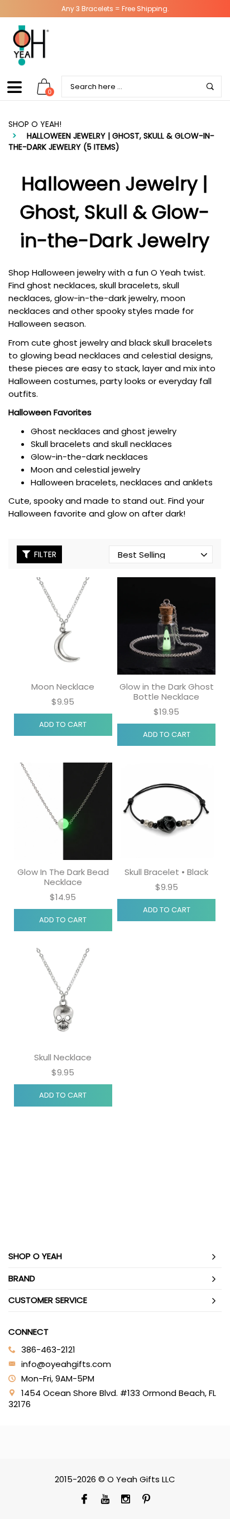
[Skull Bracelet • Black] (166, 812)
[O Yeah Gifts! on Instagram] (125, 1500)
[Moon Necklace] (63, 626)
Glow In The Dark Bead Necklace (63, 877)
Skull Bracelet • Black (166, 872)
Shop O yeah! (34, 124)
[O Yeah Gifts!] (30, 45)
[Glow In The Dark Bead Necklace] (63, 812)
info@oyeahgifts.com (66, 1364)
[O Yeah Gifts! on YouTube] (104, 1500)
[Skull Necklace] (63, 997)
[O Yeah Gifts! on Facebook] (84, 1500)
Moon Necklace (62, 686)
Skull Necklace (63, 1057)
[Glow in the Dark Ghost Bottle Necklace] (166, 626)
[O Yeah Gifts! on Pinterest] (146, 1500)
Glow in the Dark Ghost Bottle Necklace (166, 691)
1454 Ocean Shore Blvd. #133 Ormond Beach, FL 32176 (112, 1398)
